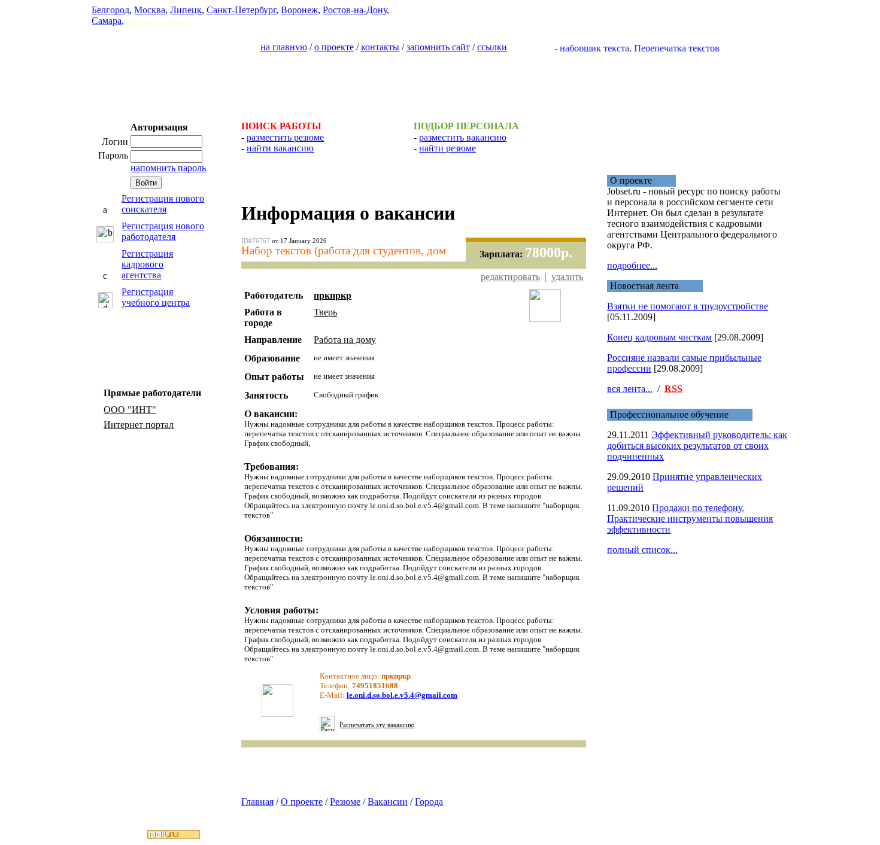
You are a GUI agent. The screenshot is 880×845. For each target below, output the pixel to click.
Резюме (345, 802)
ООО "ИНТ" (130, 410)
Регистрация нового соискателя (163, 203)
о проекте (334, 47)
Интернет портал (139, 425)
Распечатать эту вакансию (376, 725)
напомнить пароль (168, 168)
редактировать (510, 277)
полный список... (642, 550)
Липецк (186, 10)
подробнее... (632, 265)
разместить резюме (285, 137)
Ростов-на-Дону (355, 10)
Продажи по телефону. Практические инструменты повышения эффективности (690, 518)
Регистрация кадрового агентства (147, 264)
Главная (257, 802)
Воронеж (299, 10)
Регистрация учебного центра (156, 297)
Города (429, 802)
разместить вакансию (462, 137)
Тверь (325, 312)
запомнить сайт (438, 47)
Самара (107, 21)
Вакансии (388, 802)
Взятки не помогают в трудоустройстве (687, 306)
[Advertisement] (440, 81)
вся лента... (630, 389)
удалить (567, 277)
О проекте (302, 802)
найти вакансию (280, 148)
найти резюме (447, 148)
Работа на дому (345, 340)
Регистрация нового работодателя (163, 231)
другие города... (159, 21)
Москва (149, 10)
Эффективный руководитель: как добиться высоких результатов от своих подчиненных (697, 445)
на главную (283, 47)
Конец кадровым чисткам (659, 337)
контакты (380, 47)
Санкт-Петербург (241, 10)
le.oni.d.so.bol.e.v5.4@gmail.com (402, 695)
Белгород (110, 10)
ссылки (492, 47)
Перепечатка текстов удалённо (685, 48)
